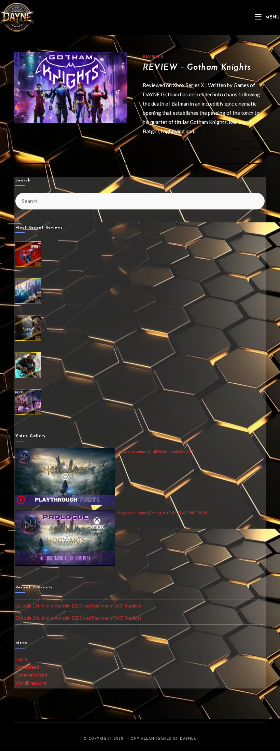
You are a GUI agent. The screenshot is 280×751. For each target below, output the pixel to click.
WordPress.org (30, 683)
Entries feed (27, 667)
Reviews (153, 56)
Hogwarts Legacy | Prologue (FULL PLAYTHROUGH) (162, 512)
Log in (21, 659)
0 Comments (162, 149)
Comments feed (31, 675)
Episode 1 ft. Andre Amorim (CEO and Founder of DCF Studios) (78, 606)
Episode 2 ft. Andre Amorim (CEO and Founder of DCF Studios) (78, 618)
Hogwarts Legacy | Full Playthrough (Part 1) (155, 451)
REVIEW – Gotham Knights (197, 68)
